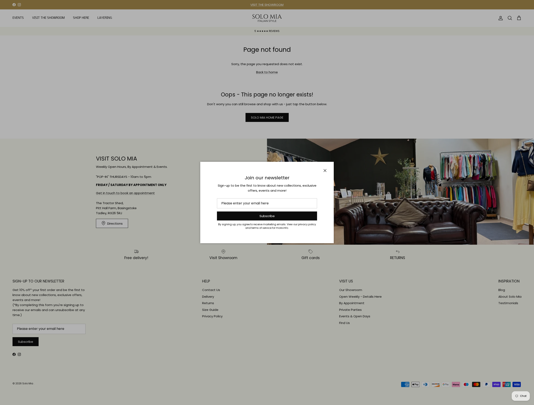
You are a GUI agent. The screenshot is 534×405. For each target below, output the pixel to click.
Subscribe (267, 216)
